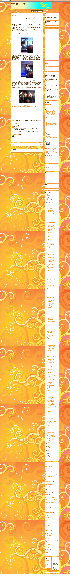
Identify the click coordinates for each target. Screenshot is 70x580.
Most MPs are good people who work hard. (51, 329)
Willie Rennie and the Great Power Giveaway (51, 413)
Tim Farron (38, 106)
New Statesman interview (52, 77)
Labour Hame (48, 132)
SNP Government (48, 535)
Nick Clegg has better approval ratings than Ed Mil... (51, 261)
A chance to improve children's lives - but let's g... (50, 386)
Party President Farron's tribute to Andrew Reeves (51, 380)
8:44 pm (15, 123)
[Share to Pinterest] (27, 105)
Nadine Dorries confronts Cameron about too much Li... (51, 401)
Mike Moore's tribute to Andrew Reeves (51, 425)
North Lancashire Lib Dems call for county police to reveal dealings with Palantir (51, 106)
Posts (48, 167)
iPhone (46, 554)
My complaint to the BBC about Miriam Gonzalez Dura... (51, 280)
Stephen (51, 86)
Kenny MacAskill (48, 509)
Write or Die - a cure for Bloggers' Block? (51, 373)
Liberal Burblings (50, 93)
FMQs (46, 491)
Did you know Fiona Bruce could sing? (51, 354)
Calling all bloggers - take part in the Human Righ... (51, 229)
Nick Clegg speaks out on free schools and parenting (51, 410)
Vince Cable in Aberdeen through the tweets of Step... (51, 436)
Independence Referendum (49, 502)
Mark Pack (48, 136)
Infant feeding (47, 504)
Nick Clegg (47, 525)
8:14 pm (15, 117)
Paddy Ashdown (29, 106)
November (49, 201)
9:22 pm (15, 132)
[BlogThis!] (25, 105)
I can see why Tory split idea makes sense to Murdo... (51, 404)
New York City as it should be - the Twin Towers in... (51, 367)
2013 (47, 195)
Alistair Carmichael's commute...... (50, 430)
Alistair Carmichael (48, 469)
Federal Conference (48, 492)
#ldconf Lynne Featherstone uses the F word (51, 313)
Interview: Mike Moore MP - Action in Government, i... (51, 407)
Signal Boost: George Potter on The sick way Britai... (51, 433)
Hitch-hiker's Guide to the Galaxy (50, 499)
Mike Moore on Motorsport (49, 352)
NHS (46, 520)
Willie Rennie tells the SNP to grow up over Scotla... (51, 206)
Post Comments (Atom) (29, 147)
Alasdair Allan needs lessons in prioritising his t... (51, 217)
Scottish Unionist (48, 80)
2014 (47, 194)
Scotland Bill (47, 538)
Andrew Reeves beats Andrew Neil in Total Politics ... (50, 335)
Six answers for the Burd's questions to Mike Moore (51, 422)
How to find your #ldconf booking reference (51, 343)
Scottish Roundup (46, 563)
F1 (45, 489)
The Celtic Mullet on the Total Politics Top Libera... (51, 324)
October (48, 202)
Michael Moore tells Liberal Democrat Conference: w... (50, 283)
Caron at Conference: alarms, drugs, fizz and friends (51, 304)
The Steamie (47, 560)
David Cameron (47, 482)
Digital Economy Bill (48, 484)
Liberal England (49, 104)
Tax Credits (47, 547)
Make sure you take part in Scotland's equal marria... (51, 428)
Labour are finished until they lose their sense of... (51, 235)
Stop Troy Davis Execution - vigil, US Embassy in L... (51, 357)
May (48, 446)
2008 (47, 456)
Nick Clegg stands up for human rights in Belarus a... (51, 223)
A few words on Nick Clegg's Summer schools (50, 226)
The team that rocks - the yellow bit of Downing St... (51, 264)
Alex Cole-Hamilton (48, 466)
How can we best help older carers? (50, 360)
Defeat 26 (47, 133)
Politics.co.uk (49, 98)
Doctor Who (47, 486)
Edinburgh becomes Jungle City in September (50, 349)
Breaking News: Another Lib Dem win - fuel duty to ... (51, 346)
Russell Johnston (48, 533)
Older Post (40, 144)
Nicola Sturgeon (48, 527)
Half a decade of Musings (51, 377)
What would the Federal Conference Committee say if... (51, 375)
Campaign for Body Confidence (50, 474)
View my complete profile (49, 65)
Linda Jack (35, 32)
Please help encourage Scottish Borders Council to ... (51, 395)
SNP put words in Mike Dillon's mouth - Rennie (51, 211)
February (49, 450)
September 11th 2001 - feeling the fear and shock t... (51, 370)
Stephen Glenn (34, 106)
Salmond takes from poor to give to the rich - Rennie (51, 258)
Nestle (46, 522)
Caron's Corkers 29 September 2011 (50, 209)
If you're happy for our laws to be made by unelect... (50, 244)
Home (27, 144)
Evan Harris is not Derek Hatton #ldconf (51, 316)
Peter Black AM (49, 141)
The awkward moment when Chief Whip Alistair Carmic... (50, 267)
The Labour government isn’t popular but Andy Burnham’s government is (50, 119)
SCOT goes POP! (49, 155)
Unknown (48, 63)
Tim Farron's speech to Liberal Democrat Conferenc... (51, 274)
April (48, 447)
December (49, 199)
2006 (47, 459)
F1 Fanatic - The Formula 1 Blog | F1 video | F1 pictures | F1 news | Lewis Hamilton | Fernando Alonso (51, 149)
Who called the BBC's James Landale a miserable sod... (50, 301)
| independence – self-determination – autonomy (51, 123)
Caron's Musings (18, 4)
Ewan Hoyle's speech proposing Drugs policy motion (51, 298)
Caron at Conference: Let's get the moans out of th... (51, 295)
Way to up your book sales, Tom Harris (50, 364)
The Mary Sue (48, 109)
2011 (47, 198)
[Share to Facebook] (26, 105)
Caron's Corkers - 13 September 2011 (50, 341)
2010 (47, 453)
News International (48, 523)
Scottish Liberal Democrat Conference (51, 540)
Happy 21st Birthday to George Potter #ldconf (51, 327)
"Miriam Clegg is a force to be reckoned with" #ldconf (51, 310)
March (48, 449)
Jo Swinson (47, 507)
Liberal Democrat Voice (50, 128)
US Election (47, 549)
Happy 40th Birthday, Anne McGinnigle (50, 307)
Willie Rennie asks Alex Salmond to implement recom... (51, 389)
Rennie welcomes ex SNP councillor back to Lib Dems (51, 220)
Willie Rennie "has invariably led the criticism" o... (50, 439)
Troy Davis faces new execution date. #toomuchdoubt (50, 383)
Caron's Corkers (48, 476)
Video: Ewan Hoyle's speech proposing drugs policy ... (50, 252)
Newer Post (14, 144)
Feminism (47, 494)
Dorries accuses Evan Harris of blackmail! (50, 392)
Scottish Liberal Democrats (49, 542)
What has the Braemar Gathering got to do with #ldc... (50, 398)
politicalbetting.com (49, 117)
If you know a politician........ (49, 247)
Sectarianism (47, 544)
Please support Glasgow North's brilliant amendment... (51, 332)
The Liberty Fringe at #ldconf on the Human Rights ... (51, 239)
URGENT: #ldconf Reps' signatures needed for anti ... (51, 419)
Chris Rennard (47, 479)
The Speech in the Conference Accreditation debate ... (51, 318)
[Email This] (24, 105)
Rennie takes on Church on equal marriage (51, 362)
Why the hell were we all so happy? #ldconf (51, 289)
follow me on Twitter (55, 69)
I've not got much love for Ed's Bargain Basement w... (51, 232)
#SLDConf (47, 464)
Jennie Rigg (16, 125)
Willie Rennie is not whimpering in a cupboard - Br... (50, 338)
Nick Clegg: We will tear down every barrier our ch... (51, 286)
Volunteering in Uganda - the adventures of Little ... (51, 213)
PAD (46, 528)
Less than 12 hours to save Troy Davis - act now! (51, 292)
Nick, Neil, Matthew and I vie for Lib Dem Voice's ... (51, 321)
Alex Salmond (47, 468)
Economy (46, 487)
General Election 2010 (49, 497)
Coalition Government (48, 481)
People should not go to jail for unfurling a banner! (51, 255)
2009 (47, 455)
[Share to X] (25, 105)
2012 (47, 197)
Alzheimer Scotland (48, 471)
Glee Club (15, 106)
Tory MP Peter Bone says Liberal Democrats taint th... (51, 277)
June (48, 444)
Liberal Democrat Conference (22, 106)
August (48, 442)
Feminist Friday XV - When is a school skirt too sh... (51, 416)
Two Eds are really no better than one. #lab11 (51, 241)
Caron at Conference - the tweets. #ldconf (51, 249)
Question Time (47, 530)
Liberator (46, 515)
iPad (46, 552)
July (48, 443)
